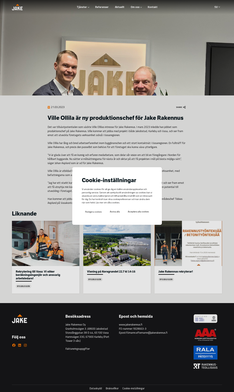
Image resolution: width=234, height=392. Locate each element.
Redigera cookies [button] (93, 211)
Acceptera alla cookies (138, 211)
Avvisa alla (115, 211)
